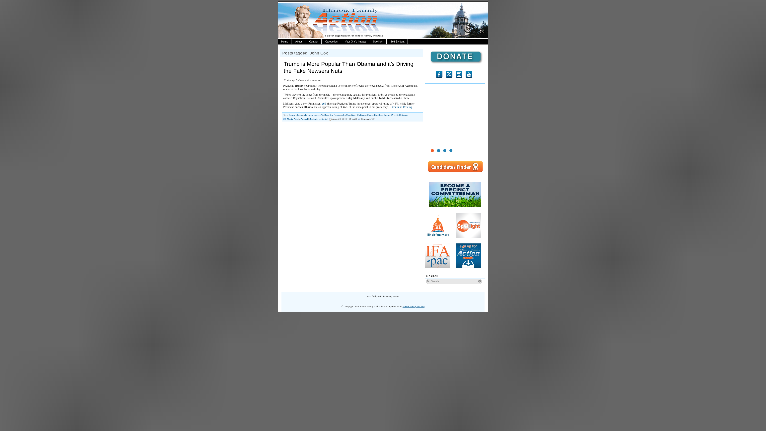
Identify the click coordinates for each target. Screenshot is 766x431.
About (298, 41)
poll (324, 103)
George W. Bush (321, 114)
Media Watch (293, 118)
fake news (308, 114)
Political (304, 118)
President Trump (381, 114)
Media (370, 114)
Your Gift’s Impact (355, 41)
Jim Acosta (335, 114)
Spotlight (378, 41)
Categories (331, 41)
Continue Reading (402, 107)
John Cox (345, 114)
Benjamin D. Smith (318, 118)
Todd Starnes (402, 114)
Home (284, 41)
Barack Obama (295, 114)
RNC (393, 114)
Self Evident (397, 41)
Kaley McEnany (358, 114)
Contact (313, 41)
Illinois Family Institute (413, 306)
